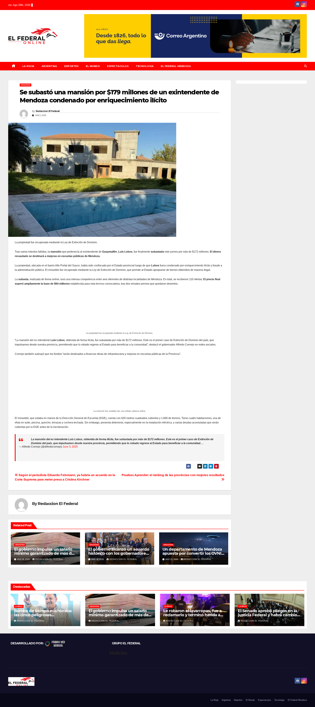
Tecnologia (145, 66)
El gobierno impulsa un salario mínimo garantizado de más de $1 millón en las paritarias (44, 553)
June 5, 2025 (70, 446)
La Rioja (28, 66)
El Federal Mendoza (176, 66)
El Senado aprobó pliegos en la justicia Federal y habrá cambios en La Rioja (268, 614)
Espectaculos (118, 66)
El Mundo (93, 66)
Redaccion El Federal (48, 111)
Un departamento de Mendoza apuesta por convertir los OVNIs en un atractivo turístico (192, 553)
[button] (305, 66)
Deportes (71, 66)
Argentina (49, 66)
